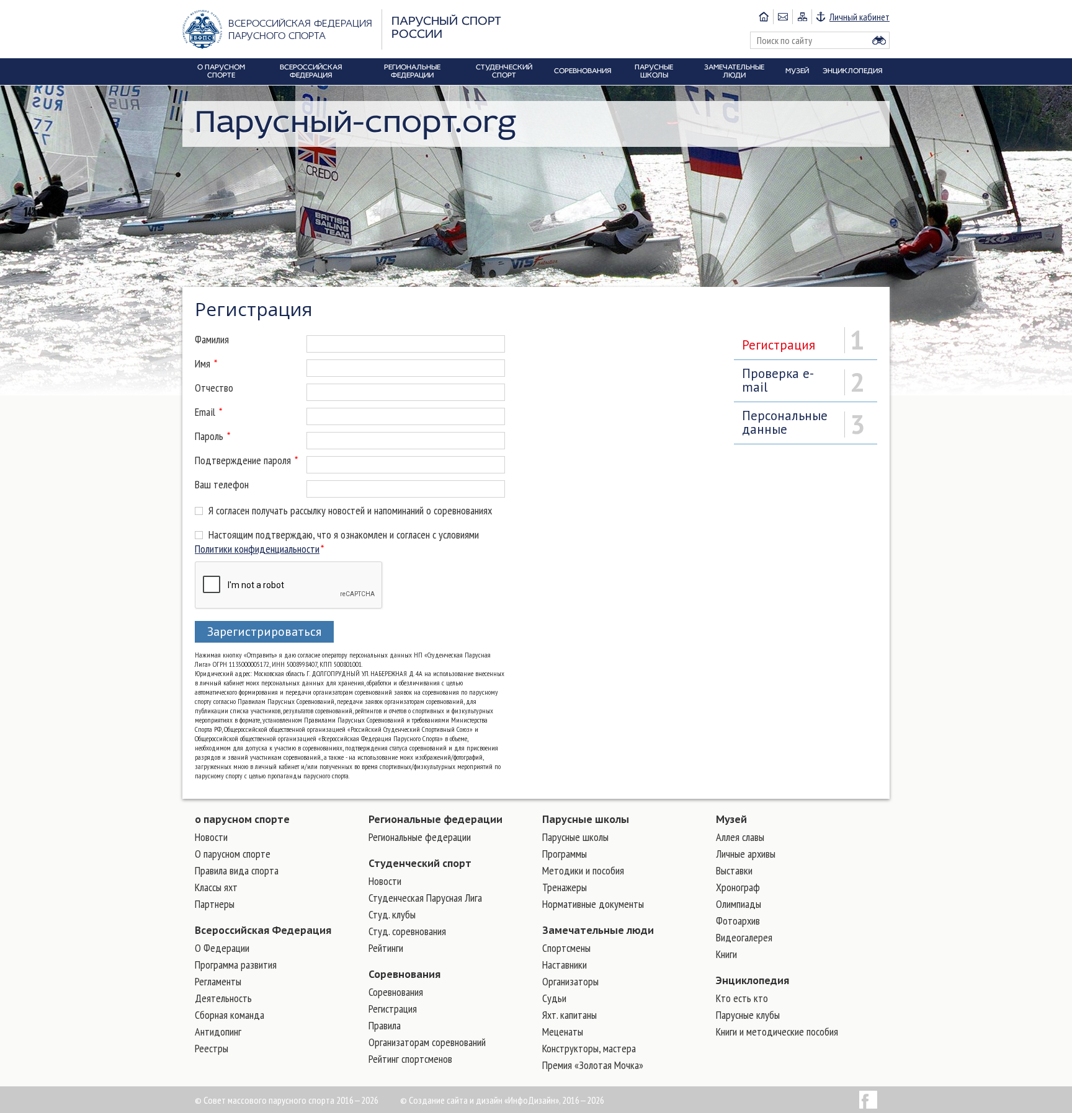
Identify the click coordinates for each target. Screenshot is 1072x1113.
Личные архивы (745, 854)
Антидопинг (218, 1031)
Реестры (211, 1048)
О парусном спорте (232, 854)
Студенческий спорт (419, 863)
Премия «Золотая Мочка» (592, 1065)
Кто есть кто (742, 998)
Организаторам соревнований (427, 1042)
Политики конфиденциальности (257, 549)
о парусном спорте (242, 819)
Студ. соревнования (407, 931)
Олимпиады (738, 904)
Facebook (868, 1100)
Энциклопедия (752, 980)
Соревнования (404, 974)
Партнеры (214, 904)
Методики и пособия (583, 870)
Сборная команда (229, 1015)
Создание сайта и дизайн (455, 1100)
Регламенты (218, 981)
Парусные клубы (748, 1015)
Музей (731, 819)
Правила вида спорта (237, 870)
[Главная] (763, 16)
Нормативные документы (593, 904)
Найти (879, 40)
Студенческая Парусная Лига (425, 898)
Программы (564, 854)
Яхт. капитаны (569, 1015)
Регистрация (392, 1008)
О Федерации (222, 948)
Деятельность (223, 998)
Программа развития (236, 964)
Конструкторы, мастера (589, 1048)
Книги (726, 954)
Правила (384, 1025)
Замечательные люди (598, 930)
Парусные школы (585, 819)
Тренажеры (564, 887)
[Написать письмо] (782, 16)
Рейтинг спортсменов (410, 1059)
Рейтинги (385, 948)
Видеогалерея (744, 937)
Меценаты (562, 1031)
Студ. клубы (392, 914)
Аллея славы (740, 837)
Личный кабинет (859, 17)
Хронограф (738, 887)
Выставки (734, 870)
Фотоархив (738, 920)
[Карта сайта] (801, 16)
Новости (211, 837)
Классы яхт (216, 887)
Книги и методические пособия (777, 1031)
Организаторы (570, 981)
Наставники (564, 964)
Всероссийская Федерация (263, 930)
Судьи (554, 998)
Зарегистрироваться (264, 631)
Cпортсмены (566, 948)
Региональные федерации (435, 819)
